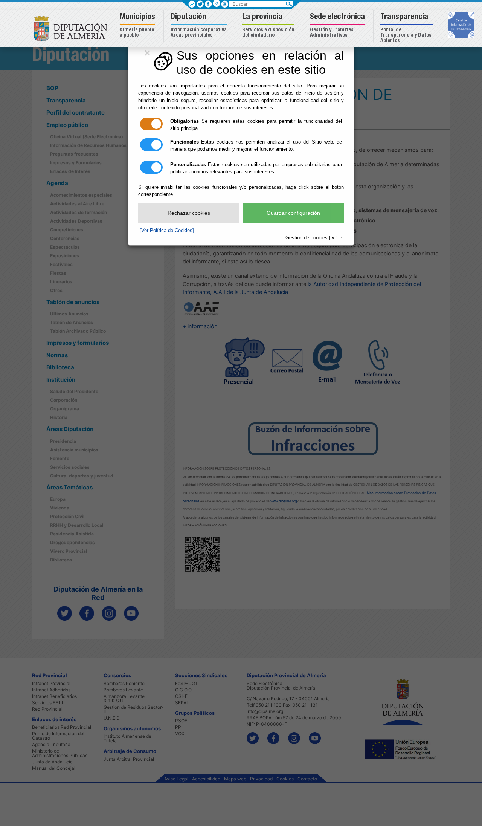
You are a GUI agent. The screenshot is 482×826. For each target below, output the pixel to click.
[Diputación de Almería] (72, 28)
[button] (138, 26)
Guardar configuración (293, 213)
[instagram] (216, 3)
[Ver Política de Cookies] (167, 230)
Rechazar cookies (189, 213)
